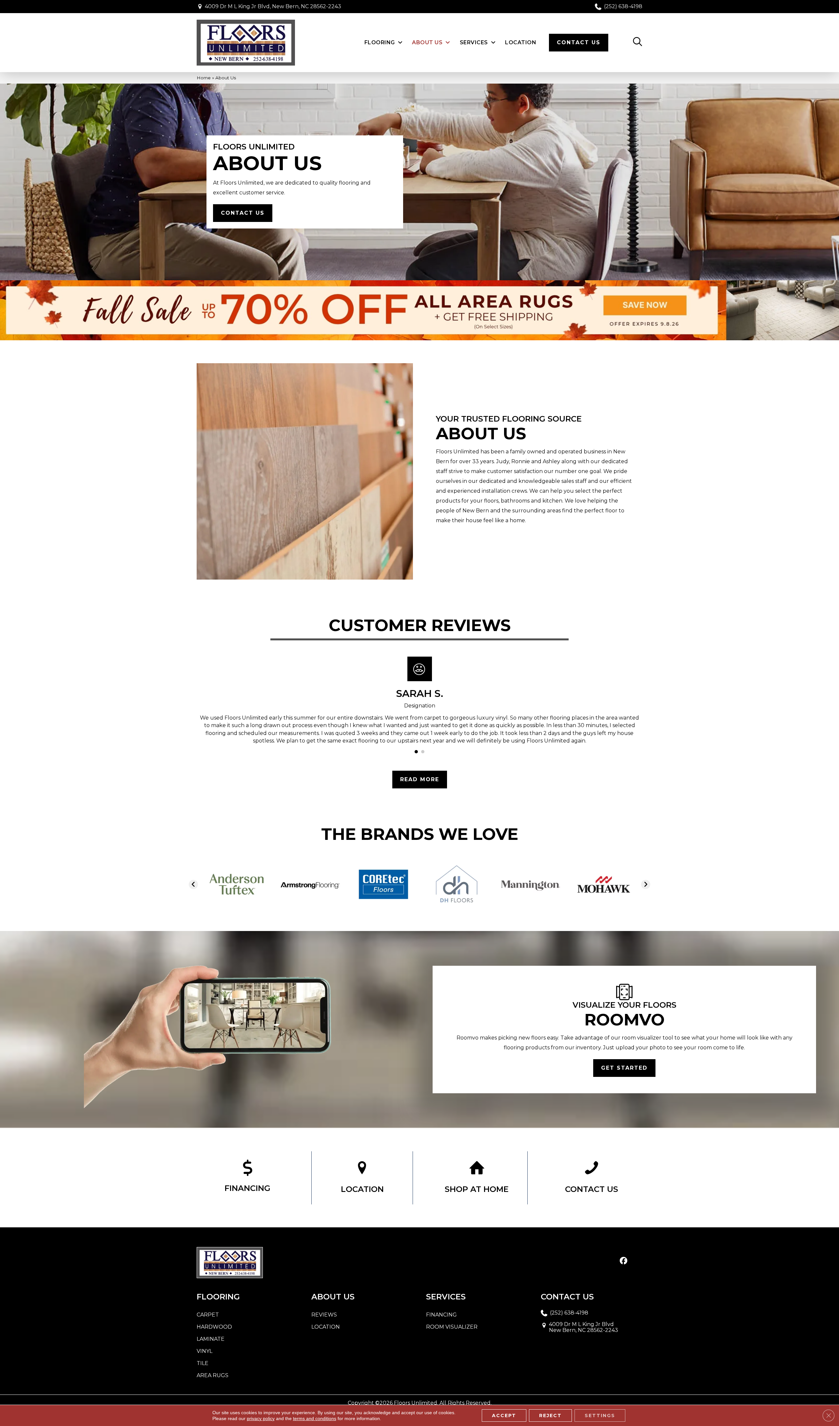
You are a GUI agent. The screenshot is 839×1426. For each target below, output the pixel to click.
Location (325, 1327)
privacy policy (261, 1418)
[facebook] (623, 1261)
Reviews (324, 1315)
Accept (504, 1415)
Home (204, 77)
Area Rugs (212, 1375)
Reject (550, 1415)
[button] (242, 213)
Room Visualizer (452, 1327)
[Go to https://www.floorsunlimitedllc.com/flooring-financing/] (247, 1177)
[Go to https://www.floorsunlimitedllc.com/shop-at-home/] (477, 1178)
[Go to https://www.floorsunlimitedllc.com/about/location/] (362, 1178)
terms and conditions (314, 1418)
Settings (600, 1415)
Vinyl (204, 1351)
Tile (202, 1363)
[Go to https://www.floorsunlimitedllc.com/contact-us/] (591, 1178)
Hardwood (214, 1327)
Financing (441, 1315)
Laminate (210, 1339)
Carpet (208, 1315)
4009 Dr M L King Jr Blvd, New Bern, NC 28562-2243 (273, 6)
